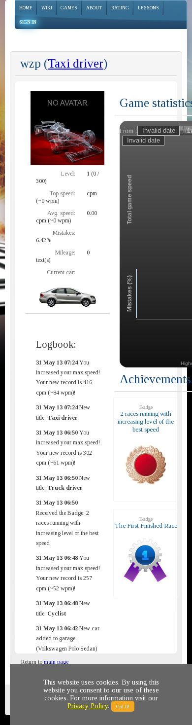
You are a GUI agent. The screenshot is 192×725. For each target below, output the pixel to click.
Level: (68, 173)
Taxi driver (75, 63)
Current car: (61, 272)
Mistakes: (64, 232)
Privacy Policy (87, 706)
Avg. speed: (61, 213)
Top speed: (62, 193)
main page (56, 661)
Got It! (122, 706)
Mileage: (65, 252)
